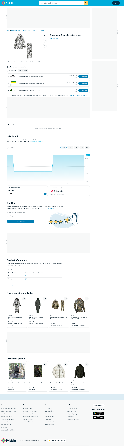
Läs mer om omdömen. (49, 208)
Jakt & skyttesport (26, 30)
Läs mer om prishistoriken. (37, 141)
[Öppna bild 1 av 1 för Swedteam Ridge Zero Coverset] (25, 46)
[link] (17, 312)
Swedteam (28, 276)
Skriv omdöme (54, 38)
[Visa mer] (8, 76)
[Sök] (86, 3)
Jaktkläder (35, 30)
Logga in (116, 3)
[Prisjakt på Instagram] (45, 440)
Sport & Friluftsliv (15, 30)
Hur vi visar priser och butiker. (78, 95)
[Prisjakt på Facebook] (41, 440)
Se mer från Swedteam (13, 286)
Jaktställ (42, 30)
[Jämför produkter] (45, 46)
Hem (8, 30)
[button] (45, 35)
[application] (48, 167)
